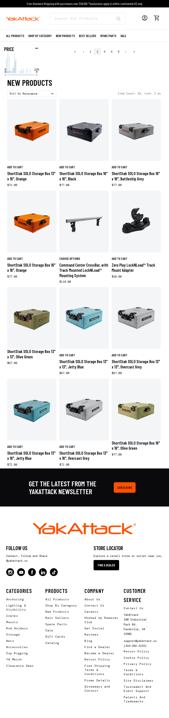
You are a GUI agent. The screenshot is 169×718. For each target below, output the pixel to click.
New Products (65, 36)
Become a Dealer (99, 653)
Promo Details (97, 680)
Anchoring (15, 599)
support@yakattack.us (140, 641)
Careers (91, 611)
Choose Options (69, 258)
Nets (10, 641)
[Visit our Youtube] (21, 572)
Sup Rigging (17, 653)
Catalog (52, 643)
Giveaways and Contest (97, 688)
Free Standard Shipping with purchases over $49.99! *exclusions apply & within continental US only (84, 4)
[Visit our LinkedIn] (43, 572)
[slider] (5, 75)
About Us (92, 599)
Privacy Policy (137, 664)
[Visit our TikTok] (54, 572)
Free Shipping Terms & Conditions (97, 670)
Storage (13, 634)
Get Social (94, 628)
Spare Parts (108, 36)
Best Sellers (87, 36)
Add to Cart (15, 167)
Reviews (91, 634)
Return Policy (97, 659)
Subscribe (124, 487)
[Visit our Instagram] (10, 572)
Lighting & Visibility (16, 607)
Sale (49, 630)
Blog (88, 641)
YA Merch (14, 659)
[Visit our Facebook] (32, 572)
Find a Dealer (106, 565)
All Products (15, 36)
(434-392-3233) (135, 646)
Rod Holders (17, 628)
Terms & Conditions (133, 672)
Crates (12, 616)
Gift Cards (55, 636)
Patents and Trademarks (135, 699)
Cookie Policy (136, 658)
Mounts (12, 622)
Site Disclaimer (138, 680)
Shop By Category (61, 605)
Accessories (17, 647)
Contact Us (94, 605)
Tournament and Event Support (137, 689)
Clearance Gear (20, 666)
